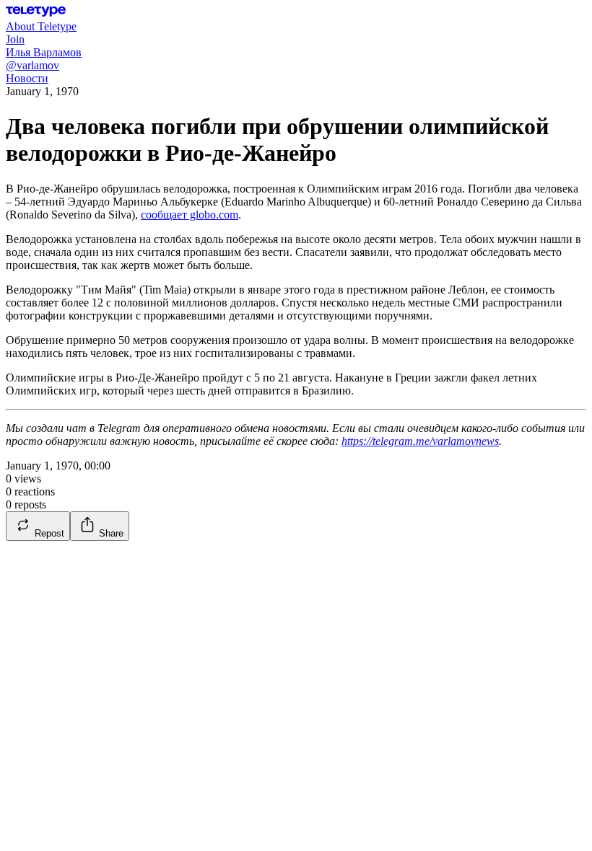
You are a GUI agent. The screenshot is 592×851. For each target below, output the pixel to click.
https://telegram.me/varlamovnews (420, 441)
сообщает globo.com (189, 214)
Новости (27, 78)
